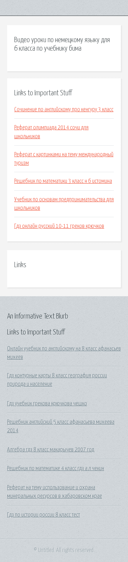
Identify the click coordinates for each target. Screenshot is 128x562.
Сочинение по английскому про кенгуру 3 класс (63, 109)
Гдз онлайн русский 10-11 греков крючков (59, 226)
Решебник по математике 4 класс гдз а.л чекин (55, 468)
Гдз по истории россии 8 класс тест (43, 515)
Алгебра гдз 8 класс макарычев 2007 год (50, 450)
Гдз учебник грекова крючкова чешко (47, 403)
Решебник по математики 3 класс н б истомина (63, 181)
